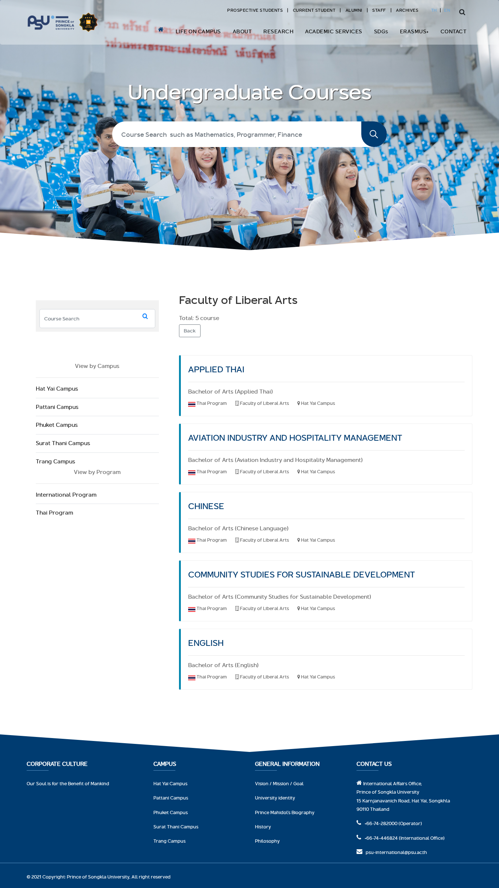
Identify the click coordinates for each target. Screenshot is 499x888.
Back (190, 331)
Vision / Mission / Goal (279, 783)
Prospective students (255, 10)
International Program (66, 494)
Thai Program (54, 512)
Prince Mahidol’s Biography (285, 812)
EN (447, 10)
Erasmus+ (414, 31)
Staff (379, 10)
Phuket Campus (57, 424)
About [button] (242, 31)
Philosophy (267, 840)
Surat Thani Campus (63, 443)
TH (434, 10)
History (263, 826)
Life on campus (198, 31)
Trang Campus (55, 461)
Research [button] (278, 31)
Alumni (354, 10)
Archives (407, 10)
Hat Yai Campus (57, 388)
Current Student (314, 10)
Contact (454, 31)
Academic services (333, 31)
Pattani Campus (57, 406)
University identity (275, 797)
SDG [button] (381, 31)
